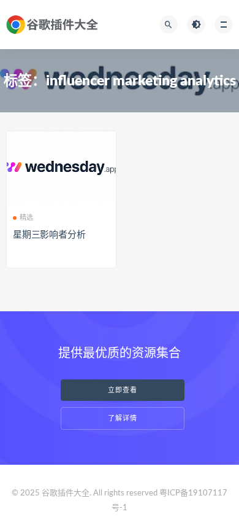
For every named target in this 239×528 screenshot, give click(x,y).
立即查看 (122, 390)
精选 (26, 217)
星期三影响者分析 (49, 234)
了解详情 (122, 418)
